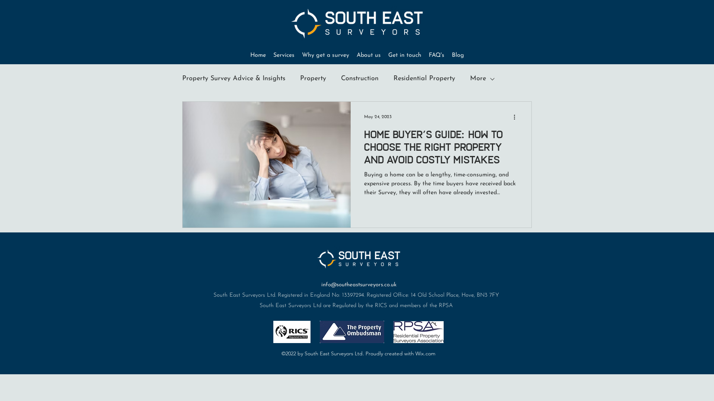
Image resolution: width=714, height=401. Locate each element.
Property (313, 78)
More (478, 78)
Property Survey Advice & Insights (233, 78)
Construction (360, 78)
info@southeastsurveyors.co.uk (358, 285)
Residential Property (424, 78)
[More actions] (516, 117)
